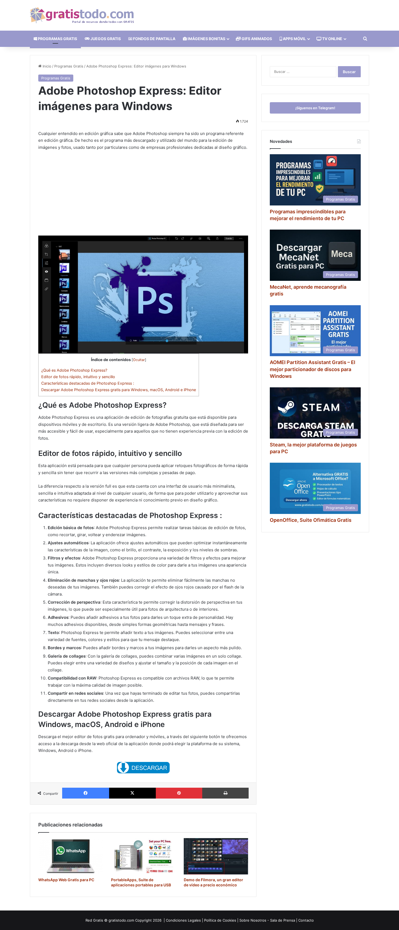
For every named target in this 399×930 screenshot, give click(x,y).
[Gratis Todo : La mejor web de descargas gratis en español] (82, 15)
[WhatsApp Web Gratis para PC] (70, 856)
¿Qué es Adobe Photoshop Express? (74, 370)
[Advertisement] (143, 195)
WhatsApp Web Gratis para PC (66, 879)
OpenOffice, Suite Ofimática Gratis (311, 520)
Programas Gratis (68, 66)
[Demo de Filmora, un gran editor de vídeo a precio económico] (216, 856)
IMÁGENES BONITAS (206, 38)
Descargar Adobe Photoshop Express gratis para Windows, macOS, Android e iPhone (118, 389)
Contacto (306, 920)
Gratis (98, 920)
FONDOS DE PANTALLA (153, 38)
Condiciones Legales (183, 920)
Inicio (46, 66)
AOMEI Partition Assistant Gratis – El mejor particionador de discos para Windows (312, 369)
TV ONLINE (331, 38)
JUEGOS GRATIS (105, 38)
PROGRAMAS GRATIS (57, 38)
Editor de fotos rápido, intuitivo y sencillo (78, 376)
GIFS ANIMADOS (256, 38)
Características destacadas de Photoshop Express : (87, 383)
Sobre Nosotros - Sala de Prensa (267, 920)
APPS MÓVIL (294, 38)
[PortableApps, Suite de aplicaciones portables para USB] (143, 856)
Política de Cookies (220, 920)
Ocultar (139, 360)
